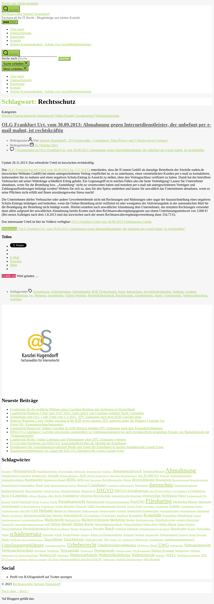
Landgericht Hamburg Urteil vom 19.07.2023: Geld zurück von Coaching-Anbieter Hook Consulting (77, 413)
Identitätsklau (19, 295)
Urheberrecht (81, 545)
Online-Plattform (132, 524)
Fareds (53, 501)
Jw (31, 295)
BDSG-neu (83, 479)
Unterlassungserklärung (23, 545)
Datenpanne (141, 485)
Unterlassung (172, 295)
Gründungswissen (10, 511)
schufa (58, 534)
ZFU (204, 555)
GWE (34, 510)
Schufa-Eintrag (71, 534)
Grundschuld (162, 506)
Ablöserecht (79, 471)
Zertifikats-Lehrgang (188, 555)
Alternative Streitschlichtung (123, 476)
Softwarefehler (152, 535)
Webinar (195, 550)
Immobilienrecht (188, 511)
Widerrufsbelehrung (114, 555)
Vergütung (40, 550)
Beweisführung (143, 480)
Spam (158, 295)
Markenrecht (54, 520)
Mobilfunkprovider (145, 520)
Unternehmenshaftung (55, 546)
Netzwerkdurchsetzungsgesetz (29, 524)
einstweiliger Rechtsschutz (127, 495)
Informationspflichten (38, 515)
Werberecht (47, 555)
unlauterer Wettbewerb (135, 539)
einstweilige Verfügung (160, 496)
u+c (120, 539)
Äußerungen (109, 559)
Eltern (182, 495)
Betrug (127, 479)
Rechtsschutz (124, 295)
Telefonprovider (94, 539)
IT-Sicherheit (108, 515)
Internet (58, 515)
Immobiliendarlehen (169, 511)
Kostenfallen (169, 515)
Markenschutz (73, 519)
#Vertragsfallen (65, 471)
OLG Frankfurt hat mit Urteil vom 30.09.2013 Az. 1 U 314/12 (49, 170)
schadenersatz (144, 295)
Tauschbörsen (74, 539)
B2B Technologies (104, 291)
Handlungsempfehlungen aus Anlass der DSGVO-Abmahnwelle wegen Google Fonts (67, 451)
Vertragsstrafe (104, 550)
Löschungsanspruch (11, 520)
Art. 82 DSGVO (148, 475)
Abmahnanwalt (93, 471)
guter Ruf (25, 510)
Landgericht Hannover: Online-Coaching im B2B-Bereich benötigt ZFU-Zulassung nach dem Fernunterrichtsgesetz (86, 428)
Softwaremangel (169, 534)
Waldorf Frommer (162, 550)
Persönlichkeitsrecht (101, 295)
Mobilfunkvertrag (165, 519)
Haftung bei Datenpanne (67, 510)
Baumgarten (34, 480)
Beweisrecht (163, 479)
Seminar (139, 534)
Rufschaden (203, 528)
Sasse (5, 534)
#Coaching (7, 471)
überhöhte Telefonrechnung (129, 559)
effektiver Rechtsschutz (95, 495)
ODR (47, 524)
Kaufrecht (122, 515)
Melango (40, 295)
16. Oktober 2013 (46, 145)
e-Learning (18, 495)
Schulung (85, 535)
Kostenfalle (153, 515)
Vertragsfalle (69, 550)
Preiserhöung (85, 529)
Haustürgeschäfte (107, 511)
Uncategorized (84, 115)
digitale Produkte (52, 491)
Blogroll (7, 115)
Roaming (191, 529)
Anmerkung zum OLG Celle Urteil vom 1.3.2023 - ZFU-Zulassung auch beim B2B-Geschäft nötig (75, 417)
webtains (16, 299)
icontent (190, 291)
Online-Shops (167, 524)
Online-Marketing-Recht (108, 524)
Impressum (17, 37)
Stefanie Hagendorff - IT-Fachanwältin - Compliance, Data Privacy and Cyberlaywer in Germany (103, 140)
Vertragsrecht (86, 551)
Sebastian (128, 534)
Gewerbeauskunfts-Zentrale (110, 506)
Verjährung (53, 550)
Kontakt (15, 40)
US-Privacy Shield (147, 545)
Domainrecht (88, 491)
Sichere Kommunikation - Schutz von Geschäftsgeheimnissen (50, 44)
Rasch (109, 528)
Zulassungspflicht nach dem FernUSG (81, 559)
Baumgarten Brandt (54, 479)
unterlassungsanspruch (179, 539)
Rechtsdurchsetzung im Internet (155, 529)
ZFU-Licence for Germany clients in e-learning (24, 559)
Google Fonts (134, 506)
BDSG (71, 480)
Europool (25, 501)
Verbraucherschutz (107, 115)
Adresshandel (81, 291)
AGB (82, 475)
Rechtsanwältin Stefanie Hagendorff (26, 14)
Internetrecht (45, 115)
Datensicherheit (34, 491)
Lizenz (197, 515)
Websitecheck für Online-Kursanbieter (20, 555)
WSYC (171, 555)
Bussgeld (82, 485)
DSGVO (105, 490)
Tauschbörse (53, 539)
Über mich (17, 29)
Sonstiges (183, 535)
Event (35, 501)
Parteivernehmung (12, 528)
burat (121, 291)
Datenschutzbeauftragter (185, 485)
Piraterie (75, 529)
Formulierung (48, 506)
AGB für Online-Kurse (98, 476)
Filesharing (159, 501)
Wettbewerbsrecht (84, 555)
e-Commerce (180, 491)
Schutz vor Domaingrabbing (106, 534)
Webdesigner (182, 550)
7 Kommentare (109, 150)
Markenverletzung (95, 520)
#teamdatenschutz (47, 471)
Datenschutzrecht (24, 115)
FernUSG (137, 501)
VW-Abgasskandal (141, 551)
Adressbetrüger (61, 291)
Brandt (39, 485)
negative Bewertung (187, 519)
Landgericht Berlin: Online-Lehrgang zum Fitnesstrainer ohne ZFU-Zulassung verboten (68, 439)
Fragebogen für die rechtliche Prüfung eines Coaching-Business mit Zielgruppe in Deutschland (72, 409)
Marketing (117, 520)
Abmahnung (41, 291)
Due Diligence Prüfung (161, 491)
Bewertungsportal (180, 480)
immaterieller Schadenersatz (143, 510)
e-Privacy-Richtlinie (37, 496)
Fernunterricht (95, 501)
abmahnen (107, 471)
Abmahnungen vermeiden (16, 475)
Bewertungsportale (199, 480)
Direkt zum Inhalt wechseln (20, 3)
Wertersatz (63, 555)
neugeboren (55, 295)
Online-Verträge (75, 295)
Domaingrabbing (70, 491)
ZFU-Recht (53, 559)
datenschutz (134, 291)
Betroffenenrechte (112, 479)
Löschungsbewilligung (33, 520)
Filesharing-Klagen (185, 501)
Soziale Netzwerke (198, 535)
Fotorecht (81, 506)
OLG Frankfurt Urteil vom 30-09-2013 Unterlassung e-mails (111, 221)
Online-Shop (150, 524)
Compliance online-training (120, 485)
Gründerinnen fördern (191, 506)
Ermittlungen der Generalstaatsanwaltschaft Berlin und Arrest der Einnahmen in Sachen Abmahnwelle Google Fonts (86, 447)
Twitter (113, 540)
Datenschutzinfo (21, 33)
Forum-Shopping (65, 506)
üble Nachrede (152, 559)
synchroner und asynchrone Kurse (26, 540)
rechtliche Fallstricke (127, 528)
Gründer (174, 506)
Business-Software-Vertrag (63, 485)
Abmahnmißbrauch (153, 471)
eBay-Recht (55, 495)
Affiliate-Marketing (69, 476)
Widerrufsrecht (143, 555)
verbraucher (176, 545)
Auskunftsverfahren (13, 479)
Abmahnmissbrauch (127, 471)
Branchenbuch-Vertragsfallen (18, 485)
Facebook (44, 502)
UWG (163, 545)
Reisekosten (179, 528)
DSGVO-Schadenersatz (131, 491)
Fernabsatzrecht (71, 501)
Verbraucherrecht (197, 545)
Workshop (160, 555)
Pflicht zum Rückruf (60, 529)
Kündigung (185, 515)
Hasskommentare (90, 511)
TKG (106, 539)
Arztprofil (164, 476)
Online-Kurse (83, 524)
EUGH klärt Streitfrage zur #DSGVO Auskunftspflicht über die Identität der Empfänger (68, 443)
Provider (98, 528)
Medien (130, 519)
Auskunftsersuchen (181, 475)
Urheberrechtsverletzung (116, 545)
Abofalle (53, 475)
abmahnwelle (39, 475)
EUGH (15, 501)
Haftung (178, 291)
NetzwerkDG (8, 524)
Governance (149, 506)
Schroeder (48, 534)
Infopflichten (16, 516)
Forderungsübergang (30, 506)
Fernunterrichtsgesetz (117, 501)
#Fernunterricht (24, 471)
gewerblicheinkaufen (157, 291)
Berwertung (96, 480)
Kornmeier (136, 515)
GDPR (90, 506)
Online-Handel (64, 115)
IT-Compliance (92, 515)
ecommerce (70, 496)
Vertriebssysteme (124, 551)
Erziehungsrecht (194, 496)
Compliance (97, 485)
